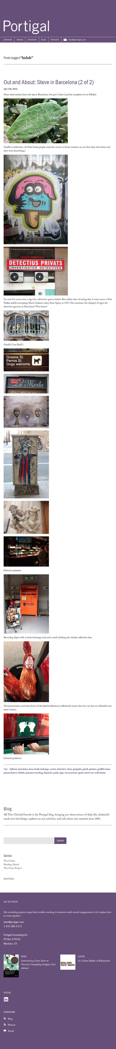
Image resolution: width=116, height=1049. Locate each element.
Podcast (55, 39)
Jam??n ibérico (50, 706)
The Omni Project (13, 868)
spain (80, 773)
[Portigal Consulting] (26, 33)
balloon (13, 769)
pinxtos (17, 571)
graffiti (101, 769)
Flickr (92, 95)
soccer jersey (71, 773)
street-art (88, 773)
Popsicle (48, 773)
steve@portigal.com (77, 39)
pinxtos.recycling (34, 773)
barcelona (23, 769)
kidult (21, 773)
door (69, 769)
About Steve (9, 878)
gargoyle (77, 769)
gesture (93, 769)
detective (61, 769)
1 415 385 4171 (13, 926)
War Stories (9, 861)
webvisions (100, 773)
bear (31, 769)
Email (10, 1031)
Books (20, 39)
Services (8, 39)
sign (61, 773)
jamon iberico (10, 773)
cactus (53, 769)
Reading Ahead (11, 865)
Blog (43, 39)
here (61, 95)
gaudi (85, 769)
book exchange (41, 769)
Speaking (32, 39)
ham (108, 769)
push (55, 773)
